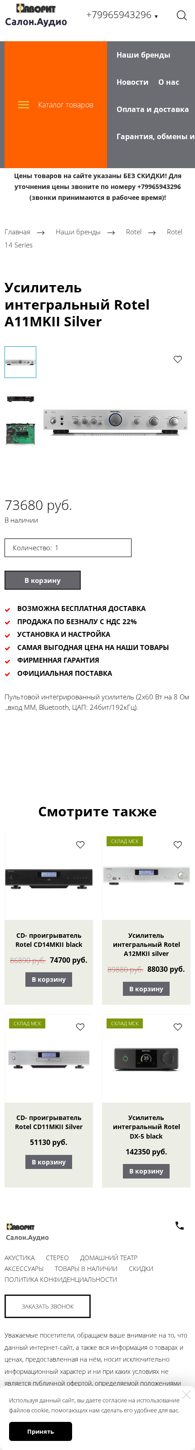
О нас (168, 82)
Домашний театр (108, 1257)
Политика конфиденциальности (61, 1279)
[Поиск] (182, 15)
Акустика (19, 1257)
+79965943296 (122, 14)
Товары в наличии (86, 1268)
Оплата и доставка (153, 109)
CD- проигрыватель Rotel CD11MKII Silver (49, 1122)
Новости (133, 82)
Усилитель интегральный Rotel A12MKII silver (146, 944)
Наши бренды (144, 55)
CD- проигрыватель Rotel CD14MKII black (49, 940)
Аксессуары (24, 1268)
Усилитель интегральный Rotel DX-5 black (146, 1126)
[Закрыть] (186, 1395)
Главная (17, 232)
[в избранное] (178, 359)
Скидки (141, 1268)
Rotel (133, 232)
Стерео (57, 1257)
